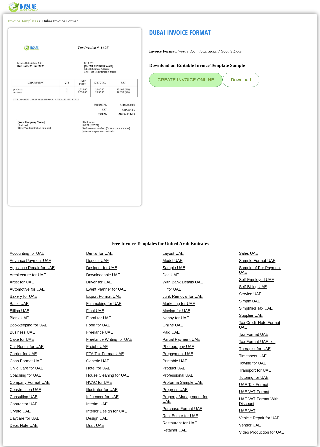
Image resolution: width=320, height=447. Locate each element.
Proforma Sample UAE (182, 382)
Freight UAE (97, 346)
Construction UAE (25, 389)
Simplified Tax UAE (256, 308)
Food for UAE (98, 325)
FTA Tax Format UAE (105, 353)
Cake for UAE (22, 339)
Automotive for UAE (27, 289)
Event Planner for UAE (106, 289)
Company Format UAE (30, 382)
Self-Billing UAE (253, 286)
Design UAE (97, 418)
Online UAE (172, 325)
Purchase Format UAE (182, 408)
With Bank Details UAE (182, 282)
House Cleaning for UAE (107, 375)
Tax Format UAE (253, 334)
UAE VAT (247, 410)
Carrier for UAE (23, 353)
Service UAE (250, 294)
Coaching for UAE (25, 375)
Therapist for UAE (255, 348)
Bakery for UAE (23, 296)
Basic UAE (19, 303)
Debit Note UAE (24, 425)
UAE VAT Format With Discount (258, 401)
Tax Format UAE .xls (257, 341)
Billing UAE (19, 310)
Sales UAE (248, 253)
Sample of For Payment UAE (260, 270)
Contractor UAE (24, 404)
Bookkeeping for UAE (29, 325)
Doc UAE (170, 275)
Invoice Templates (23, 21)
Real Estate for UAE (180, 415)
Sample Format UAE (257, 260)
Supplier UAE (251, 315)
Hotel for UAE (98, 368)
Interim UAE (97, 404)
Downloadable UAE (103, 275)
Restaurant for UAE (179, 423)
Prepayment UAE (177, 353)
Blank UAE (19, 318)
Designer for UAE (101, 267)
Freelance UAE (99, 332)
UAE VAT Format (254, 391)
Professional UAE (178, 375)
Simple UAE (249, 301)
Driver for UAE (99, 282)
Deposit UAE (97, 260)
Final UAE (95, 310)
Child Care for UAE (26, 368)
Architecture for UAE (28, 275)
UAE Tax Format (253, 384)
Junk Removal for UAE (182, 296)
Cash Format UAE (26, 361)
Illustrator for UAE (102, 389)
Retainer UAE (174, 430)
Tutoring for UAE (253, 377)
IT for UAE (171, 289)
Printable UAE (174, 361)
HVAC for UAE (99, 382)
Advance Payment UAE (30, 260)
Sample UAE (173, 267)
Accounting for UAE (27, 253)
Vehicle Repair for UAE (259, 418)
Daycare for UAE (25, 418)
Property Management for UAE (185, 399)
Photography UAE (178, 346)
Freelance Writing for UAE (109, 339)
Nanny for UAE (175, 318)
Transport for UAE (255, 370)
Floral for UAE (98, 318)
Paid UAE (171, 332)
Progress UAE (175, 389)
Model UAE (172, 260)
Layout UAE (173, 253)
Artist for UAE (22, 282)
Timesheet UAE (253, 356)
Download (241, 79)
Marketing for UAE (178, 303)
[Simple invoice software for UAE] (25, 12)
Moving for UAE (176, 310)
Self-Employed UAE (256, 279)
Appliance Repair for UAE (32, 267)
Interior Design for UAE (106, 411)
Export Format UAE (103, 296)
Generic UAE (97, 361)
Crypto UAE (20, 411)
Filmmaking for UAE (104, 303)
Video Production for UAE (261, 432)
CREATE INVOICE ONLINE (186, 79)
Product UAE (174, 368)
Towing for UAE (252, 363)
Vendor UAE (250, 425)
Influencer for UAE (102, 396)
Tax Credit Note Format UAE (259, 324)
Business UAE (22, 332)
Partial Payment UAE (181, 339)
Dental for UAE (99, 253)
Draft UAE (95, 425)
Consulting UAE (24, 396)
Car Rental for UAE (27, 346)
